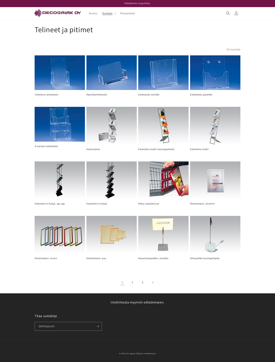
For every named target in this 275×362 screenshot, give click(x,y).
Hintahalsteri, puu (96, 258)
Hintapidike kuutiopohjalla (205, 258)
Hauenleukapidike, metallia (153, 258)
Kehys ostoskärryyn (148, 203)
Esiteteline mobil (199, 149)
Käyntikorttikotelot (96, 94)
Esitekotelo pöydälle (201, 94)
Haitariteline (93, 149)
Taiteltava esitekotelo (46, 94)
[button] (109, 13)
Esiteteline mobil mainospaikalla (156, 149)
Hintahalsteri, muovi (46, 258)
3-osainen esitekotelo (46, 146)
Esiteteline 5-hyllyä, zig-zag (50, 203)
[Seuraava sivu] (153, 282)
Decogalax (131, 353)
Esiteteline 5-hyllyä (96, 203)
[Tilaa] (98, 326)
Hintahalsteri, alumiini (202, 203)
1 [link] (122, 282)
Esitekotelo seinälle (148, 94)
